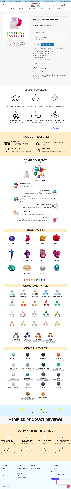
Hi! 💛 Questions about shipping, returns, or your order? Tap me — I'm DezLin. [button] (62, 481)
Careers (4, 473)
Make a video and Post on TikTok (41, 37)
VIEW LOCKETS (55, 128)
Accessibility (6, 471)
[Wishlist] (64, 5)
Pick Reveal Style (38, 35)
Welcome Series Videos (36, 470)
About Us (5, 468)
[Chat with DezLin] (68, 486)
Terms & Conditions (21, 477)
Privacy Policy (20, 475)
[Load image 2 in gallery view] (14, 43)
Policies (19, 465)
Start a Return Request (22, 479)
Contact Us (5, 470)
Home (34, 15)
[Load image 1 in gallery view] (10, 43)
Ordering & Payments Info (23, 471)
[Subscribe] (67, 468)
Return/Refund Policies (22, 468)
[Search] (53, 5)
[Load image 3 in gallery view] (17, 43)
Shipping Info (20, 473)
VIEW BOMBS (16, 109)
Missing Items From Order (23, 470)
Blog (4, 475)
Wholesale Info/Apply (36, 468)
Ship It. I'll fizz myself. (39, 39)
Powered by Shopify (6, 486)
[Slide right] (24, 43)
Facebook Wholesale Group (37, 471)
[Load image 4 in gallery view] (21, 43)
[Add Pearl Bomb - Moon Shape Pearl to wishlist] (34, 28)
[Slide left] (7, 43)
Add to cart (47, 44)
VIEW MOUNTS (35, 127)
